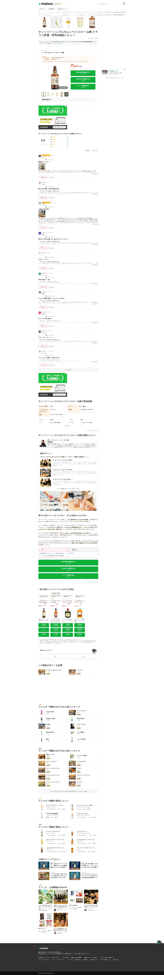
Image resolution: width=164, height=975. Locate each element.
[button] (66, 77)
